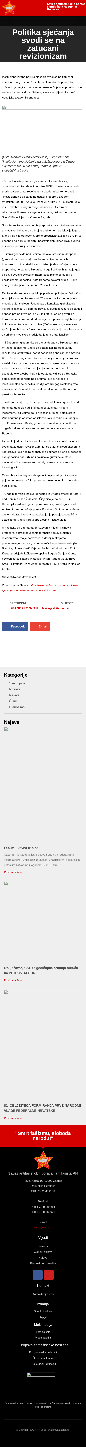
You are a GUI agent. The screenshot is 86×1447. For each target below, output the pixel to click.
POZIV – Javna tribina (21, 848)
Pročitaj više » (13, 872)
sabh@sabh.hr (43, 1227)
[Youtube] (49, 1275)
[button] (9, 21)
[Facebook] (38, 1275)
